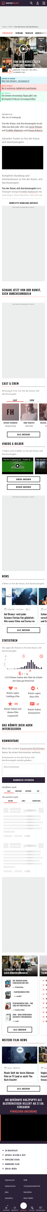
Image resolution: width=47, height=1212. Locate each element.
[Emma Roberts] (29, 412)
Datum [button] (10, 801)
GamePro (9, 1198)
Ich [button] (38, 791)
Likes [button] (23, 801)
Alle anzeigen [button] (23, 434)
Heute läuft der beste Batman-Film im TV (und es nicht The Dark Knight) (19, 1076)
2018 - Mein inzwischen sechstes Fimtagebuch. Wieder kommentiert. (22, 1016)
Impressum (10, 1180)
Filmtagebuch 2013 (22, 992)
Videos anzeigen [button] (23, 479)
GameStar (28, 1192)
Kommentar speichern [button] (23, 780)
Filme (11, 27)
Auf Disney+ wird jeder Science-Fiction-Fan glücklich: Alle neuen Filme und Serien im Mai (19, 617)
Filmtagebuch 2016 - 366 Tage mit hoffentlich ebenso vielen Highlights (23, 1005)
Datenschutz (10, 1186)
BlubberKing (19, 987)
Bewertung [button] (36, 801)
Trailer (29, 33)
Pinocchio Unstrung (23, 1111)
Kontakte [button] (18, 791)
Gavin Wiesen (35, 127)
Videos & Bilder (13, 443)
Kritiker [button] (28, 791)
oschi (17, 1021)
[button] (6, 1208)
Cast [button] (15, 400)
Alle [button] (8, 791)
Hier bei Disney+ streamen (14, 81)
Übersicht (8, 33)
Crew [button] (32, 400)
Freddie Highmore (15, 130)
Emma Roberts (35, 130)
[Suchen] (31, 3)
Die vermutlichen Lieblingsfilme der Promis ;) (21, 982)
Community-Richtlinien (32, 748)
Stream (19, 33)
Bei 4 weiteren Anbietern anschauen (19, 88)
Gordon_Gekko (19, 1010)
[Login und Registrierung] (37, 3)
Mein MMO (28, 1198)
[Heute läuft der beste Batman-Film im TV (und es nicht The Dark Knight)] (19, 1055)
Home (4, 27)
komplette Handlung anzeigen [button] (23, 203)
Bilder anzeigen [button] (23, 487)
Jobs (7, 1192)
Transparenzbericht (32, 1186)
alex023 (18, 996)
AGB (25, 1180)
